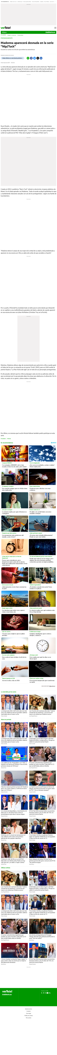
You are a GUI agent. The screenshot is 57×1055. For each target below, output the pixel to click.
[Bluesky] (34, 58)
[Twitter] (37, 58)
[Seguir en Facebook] (43, 993)
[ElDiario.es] (50, 32)
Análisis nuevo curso (13, 1)
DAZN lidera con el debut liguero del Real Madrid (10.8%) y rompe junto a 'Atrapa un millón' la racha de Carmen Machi (41, 740)
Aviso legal (28, 1013)
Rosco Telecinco (46, 1)
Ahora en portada (6, 719)
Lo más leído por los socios (8, 692)
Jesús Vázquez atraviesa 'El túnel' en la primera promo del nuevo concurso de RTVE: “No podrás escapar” (42, 860)
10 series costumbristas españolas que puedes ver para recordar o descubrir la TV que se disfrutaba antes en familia (41, 764)
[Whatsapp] (28, 58)
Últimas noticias (5, 867)
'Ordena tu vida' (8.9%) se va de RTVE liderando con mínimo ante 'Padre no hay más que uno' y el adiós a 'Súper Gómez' (13, 860)
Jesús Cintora (52, 1)
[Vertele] (7, 991)
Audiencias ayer (20, 1)
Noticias (9, 438)
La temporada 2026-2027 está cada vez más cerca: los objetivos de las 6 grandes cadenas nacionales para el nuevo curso (14, 712)
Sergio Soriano (4, 792)
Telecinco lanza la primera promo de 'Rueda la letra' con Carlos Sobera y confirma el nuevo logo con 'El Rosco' (14, 788)
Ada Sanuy (31, 864)
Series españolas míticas (27, 1)
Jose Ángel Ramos (33, 716)
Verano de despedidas (35, 1)
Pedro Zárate (4, 716)
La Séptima (41, 1)
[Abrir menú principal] (55, 27)
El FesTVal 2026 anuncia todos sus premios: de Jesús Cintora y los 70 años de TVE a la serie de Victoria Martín (42, 812)
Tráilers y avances (11, 35)
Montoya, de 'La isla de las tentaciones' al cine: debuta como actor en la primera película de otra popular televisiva (13, 836)
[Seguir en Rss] (49, 993)
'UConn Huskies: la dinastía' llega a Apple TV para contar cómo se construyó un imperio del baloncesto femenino (14, 960)
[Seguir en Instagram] (45, 993)
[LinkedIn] (41, 58)
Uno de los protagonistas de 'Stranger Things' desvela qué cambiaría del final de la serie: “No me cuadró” (42, 936)
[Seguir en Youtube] (47, 993)
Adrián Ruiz (3, 767)
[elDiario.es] (7, 994)
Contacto (28, 1011)
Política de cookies (28, 1015)
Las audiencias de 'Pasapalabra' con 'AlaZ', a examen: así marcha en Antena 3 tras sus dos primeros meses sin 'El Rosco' (14, 764)
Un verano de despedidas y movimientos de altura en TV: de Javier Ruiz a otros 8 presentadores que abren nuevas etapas (14, 812)
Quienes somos (28, 1009)
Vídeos (4, 32)
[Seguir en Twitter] (41, 993)
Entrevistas (20, 35)
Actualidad (3, 35)
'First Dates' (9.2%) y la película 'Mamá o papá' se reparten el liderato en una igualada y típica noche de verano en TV (42, 836)
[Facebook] (31, 58)
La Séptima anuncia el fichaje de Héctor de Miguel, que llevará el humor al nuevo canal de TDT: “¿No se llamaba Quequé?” (41, 788)
